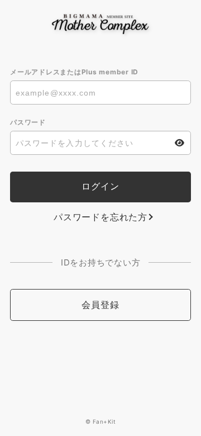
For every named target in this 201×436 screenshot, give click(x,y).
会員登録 (100, 304)
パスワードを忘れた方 (100, 216)
